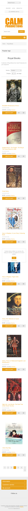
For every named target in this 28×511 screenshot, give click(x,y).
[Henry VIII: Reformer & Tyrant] (14, 304)
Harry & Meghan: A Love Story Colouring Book (13, 234)
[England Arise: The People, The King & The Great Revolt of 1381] (14, 132)
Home (4, 43)
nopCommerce (16, 508)
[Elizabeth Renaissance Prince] (14, 90)
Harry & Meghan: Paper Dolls (10, 276)
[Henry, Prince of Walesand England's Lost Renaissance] (14, 346)
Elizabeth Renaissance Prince (10, 105)
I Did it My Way (6, 448)
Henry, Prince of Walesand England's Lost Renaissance (14, 361)
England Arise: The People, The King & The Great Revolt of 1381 (13, 148)
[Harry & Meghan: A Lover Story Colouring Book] (14, 218)
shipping (13, 109)
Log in (13, 8)
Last (25, 470)
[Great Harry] (14, 176)
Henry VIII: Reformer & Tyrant (10, 319)
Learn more (14, 260)
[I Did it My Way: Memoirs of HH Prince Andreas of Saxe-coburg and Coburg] (14, 433)
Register (8, 8)
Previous (4, 467)
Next (25, 467)
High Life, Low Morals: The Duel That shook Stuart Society (12, 405)
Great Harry (5, 191)
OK (14, 258)
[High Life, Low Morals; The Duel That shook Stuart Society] (14, 389)
